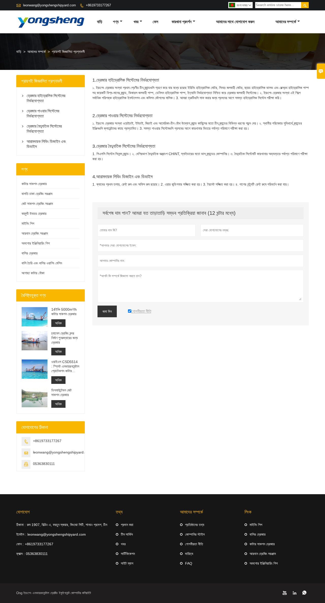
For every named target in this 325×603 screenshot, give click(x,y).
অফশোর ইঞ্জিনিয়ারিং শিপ (36, 243)
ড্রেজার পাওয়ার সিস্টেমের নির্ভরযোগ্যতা (43, 113)
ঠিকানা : (21, 525)
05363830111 (44, 464)
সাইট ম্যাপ (127, 563)
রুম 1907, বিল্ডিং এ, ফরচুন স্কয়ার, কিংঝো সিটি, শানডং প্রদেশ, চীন (67, 525)
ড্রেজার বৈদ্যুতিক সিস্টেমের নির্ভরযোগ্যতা (44, 128)
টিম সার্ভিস (127, 534)
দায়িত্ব (189, 554)
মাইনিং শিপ (28, 223)
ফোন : (20, 544)
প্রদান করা (127, 525)
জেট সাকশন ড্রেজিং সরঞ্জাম (37, 204)
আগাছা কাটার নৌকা (33, 273)
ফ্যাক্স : (20, 554)
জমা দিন (107, 311)
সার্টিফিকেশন (128, 554)
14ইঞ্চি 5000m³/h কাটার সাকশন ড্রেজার (64, 311)
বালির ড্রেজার (30, 253)
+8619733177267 (98, 5)
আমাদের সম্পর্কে (285, 22)
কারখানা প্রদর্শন (181, 22)
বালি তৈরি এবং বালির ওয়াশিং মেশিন (42, 263)
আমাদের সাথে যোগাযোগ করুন (235, 22)
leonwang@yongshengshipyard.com (49, 5)
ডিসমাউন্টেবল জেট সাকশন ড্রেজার (61, 392)
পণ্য (116, 22)
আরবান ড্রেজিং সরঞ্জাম (35, 233)
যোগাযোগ (23, 512)
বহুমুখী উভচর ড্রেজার (34, 214)
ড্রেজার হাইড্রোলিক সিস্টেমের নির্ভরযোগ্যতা (46, 98)
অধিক (58, 323)
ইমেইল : (21, 534)
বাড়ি (99, 22)
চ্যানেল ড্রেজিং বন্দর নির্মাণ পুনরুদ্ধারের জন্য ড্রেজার (64, 337)
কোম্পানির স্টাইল (195, 534)
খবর (136, 22)
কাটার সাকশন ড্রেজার (34, 184)
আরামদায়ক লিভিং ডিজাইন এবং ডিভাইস (46, 144)
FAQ (188, 563)
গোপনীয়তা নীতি (194, 544)
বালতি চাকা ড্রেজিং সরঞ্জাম (37, 194)
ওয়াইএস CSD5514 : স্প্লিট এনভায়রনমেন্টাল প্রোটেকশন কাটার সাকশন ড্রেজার (65, 366)
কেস (155, 22)
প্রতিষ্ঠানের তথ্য (194, 525)
